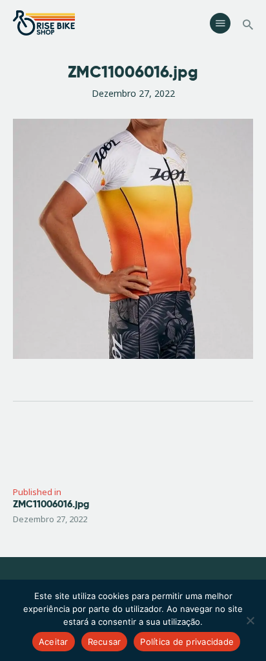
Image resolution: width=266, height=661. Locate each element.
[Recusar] (249, 620)
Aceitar (53, 641)
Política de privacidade (187, 641)
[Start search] (248, 24)
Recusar (104, 641)
